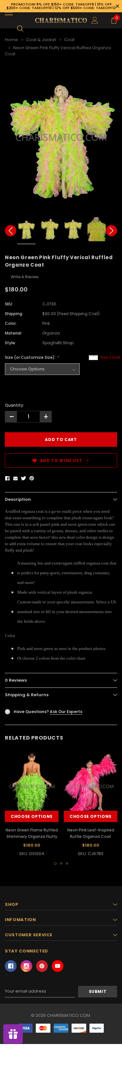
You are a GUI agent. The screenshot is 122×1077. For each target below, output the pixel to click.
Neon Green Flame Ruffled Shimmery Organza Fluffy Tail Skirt (32, 836)
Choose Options (32, 816)
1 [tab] (55, 863)
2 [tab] (61, 863)
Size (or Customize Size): (31, 357)
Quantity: (14, 405)
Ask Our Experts (66, 711)
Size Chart (110, 357)
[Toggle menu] (9, 12)
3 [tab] (67, 863)
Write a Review (25, 277)
